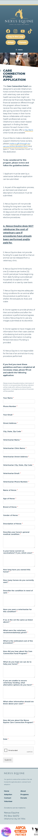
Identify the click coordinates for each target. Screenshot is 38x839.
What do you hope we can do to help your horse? (17, 663)
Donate (23, 798)
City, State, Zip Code (12, 431)
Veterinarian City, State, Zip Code (18, 465)
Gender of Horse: (11, 515)
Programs (24, 794)
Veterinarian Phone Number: (16, 482)
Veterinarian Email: (12, 473)
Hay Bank (29, 130)
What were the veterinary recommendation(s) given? (15, 631)
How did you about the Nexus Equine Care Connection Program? (18, 721)
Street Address (10, 423)
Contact (7, 798)
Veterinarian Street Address (16, 457)
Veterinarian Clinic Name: (14, 448)
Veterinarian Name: (12, 440)
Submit (8, 760)
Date (6, 739)
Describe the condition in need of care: (18, 592)
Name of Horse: (10, 490)
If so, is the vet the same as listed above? (18, 621)
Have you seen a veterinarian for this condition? (17, 610)
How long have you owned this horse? (16, 571)
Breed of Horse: (10, 507)
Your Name (8, 398)
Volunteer (8, 801)
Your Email (8, 415)
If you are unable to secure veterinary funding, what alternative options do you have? (18, 683)
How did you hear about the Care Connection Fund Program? (17, 652)
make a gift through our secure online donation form (16, 145)
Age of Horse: (9, 499)
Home (6, 791)
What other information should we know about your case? (18, 703)
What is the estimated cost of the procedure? (18, 642)
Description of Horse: (13, 524)
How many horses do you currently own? (18, 581)
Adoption (8, 794)
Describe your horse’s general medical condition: (16, 533)
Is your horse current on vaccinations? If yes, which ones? (18, 552)
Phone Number (10, 406)
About (23, 791)
